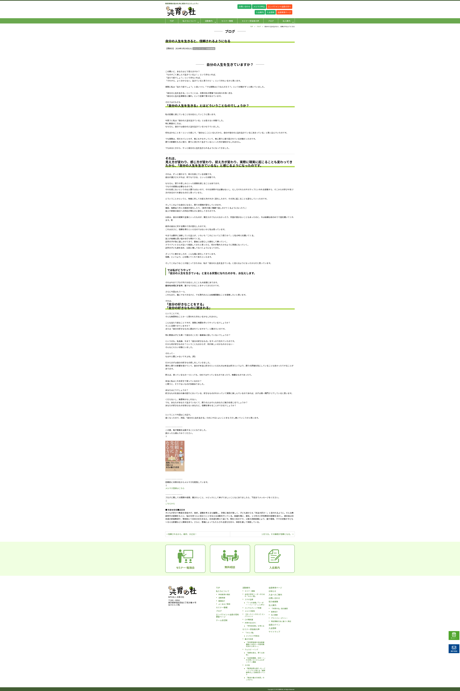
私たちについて (189, 20)
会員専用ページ (284, 12)
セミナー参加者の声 (250, 20)
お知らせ (272, 591)
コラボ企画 (249, 599)
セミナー (454, 638)
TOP (172, 20)
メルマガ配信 (250, 611)
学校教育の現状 (224, 594)
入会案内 (260, 12)
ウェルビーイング (251, 649)
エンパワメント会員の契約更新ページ (227, 615)
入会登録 (270, 12)
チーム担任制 (221, 620)
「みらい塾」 (250, 632)
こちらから (170, 503)
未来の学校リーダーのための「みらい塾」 (255, 595)
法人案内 (286, 20)
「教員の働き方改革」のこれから (255, 678)
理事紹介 (274, 611)
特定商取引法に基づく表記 (281, 621)
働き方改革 (249, 639)
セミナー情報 (227, 20)
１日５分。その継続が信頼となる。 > (277, 534)
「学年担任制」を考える (255, 626)
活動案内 (209, 20)
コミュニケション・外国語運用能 (204, 49)
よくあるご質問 (224, 604)
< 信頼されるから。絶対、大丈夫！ (182, 534)
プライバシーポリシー (279, 618)
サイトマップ (274, 631)
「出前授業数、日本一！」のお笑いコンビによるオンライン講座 (255, 660)
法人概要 (274, 615)
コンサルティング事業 (253, 608)
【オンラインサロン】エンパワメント (255, 615)
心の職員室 (249, 619)
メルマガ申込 (259, 6)
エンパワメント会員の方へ (279, 6)
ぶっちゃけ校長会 (252, 636)
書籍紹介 (221, 601)
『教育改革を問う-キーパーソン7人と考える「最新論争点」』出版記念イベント (255, 671)
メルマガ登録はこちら (174, 488)
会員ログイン (274, 624)
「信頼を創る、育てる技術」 (255, 653)
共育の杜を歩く (250, 623)
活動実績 (221, 597)
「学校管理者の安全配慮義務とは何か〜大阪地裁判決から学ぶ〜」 (255, 644)
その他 (247, 665)
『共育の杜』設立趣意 (279, 608)
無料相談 (454, 651)
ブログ (271, 20)
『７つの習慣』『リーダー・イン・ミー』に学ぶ (255, 603)
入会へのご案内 (275, 594)
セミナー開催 (250, 591)
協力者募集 (273, 601)
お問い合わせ (244, 6)
